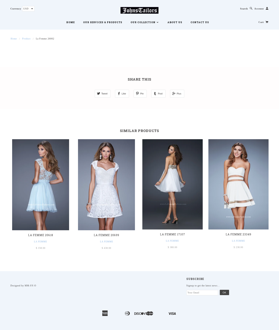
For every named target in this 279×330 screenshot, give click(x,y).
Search (244, 8)
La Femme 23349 (238, 234)
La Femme (40, 241)
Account (259, 8)
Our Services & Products (102, 22)
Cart (262, 22)
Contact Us (200, 22)
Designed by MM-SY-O (23, 285)
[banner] (139, 10)
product (26, 38)
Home (70, 22)
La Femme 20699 (106, 235)
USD (26, 8)
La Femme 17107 (172, 234)
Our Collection (143, 22)
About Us (174, 22)
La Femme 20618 (40, 235)
